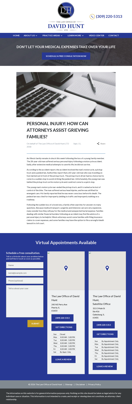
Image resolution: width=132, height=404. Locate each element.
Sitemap (68, 384)
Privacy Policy (94, 384)
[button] (66, 268)
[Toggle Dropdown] (37, 35)
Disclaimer (80, 384)
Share (102, 143)
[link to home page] (66, 16)
